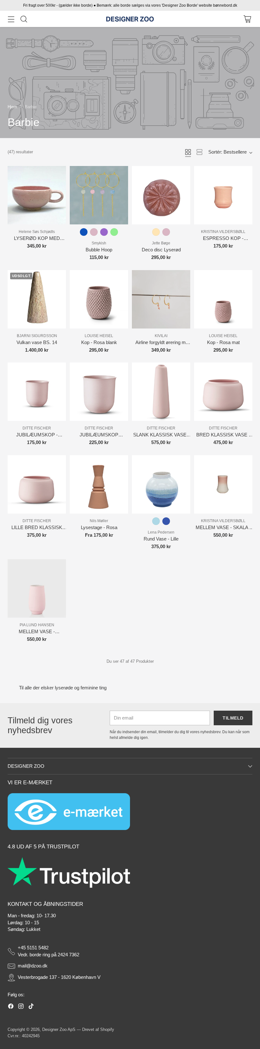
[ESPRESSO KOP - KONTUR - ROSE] (223, 195)
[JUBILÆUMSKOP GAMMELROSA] (99, 391)
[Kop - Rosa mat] (223, 299)
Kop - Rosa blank (99, 342)
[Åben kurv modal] (247, 18)
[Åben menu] (10, 18)
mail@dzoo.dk (33, 965)
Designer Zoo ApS (58, 1029)
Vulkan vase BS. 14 (36, 342)
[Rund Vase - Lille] (161, 484)
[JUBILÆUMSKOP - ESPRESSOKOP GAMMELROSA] (37, 391)
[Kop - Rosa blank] (99, 299)
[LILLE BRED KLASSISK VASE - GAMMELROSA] (37, 484)
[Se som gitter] (188, 152)
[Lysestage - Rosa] (99, 484)
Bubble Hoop (99, 249)
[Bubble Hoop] (99, 195)
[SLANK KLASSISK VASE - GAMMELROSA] (161, 391)
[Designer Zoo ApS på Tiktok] (31, 1007)
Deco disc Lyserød (161, 249)
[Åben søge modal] (23, 18)
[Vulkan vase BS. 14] (37, 299)
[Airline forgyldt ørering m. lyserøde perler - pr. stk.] (161, 299)
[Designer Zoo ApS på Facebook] (11, 1007)
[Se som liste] (199, 152)
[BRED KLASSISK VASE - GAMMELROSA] (223, 391)
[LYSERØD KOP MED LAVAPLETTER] (37, 195)
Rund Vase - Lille (161, 538)
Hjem (12, 106)
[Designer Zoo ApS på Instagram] (21, 1007)
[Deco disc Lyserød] (161, 195)
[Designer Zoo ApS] (130, 19)
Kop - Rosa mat (223, 342)
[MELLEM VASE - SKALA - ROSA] (223, 484)
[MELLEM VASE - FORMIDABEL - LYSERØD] (37, 588)
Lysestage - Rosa (99, 527)
